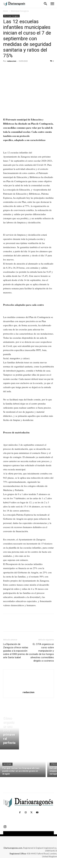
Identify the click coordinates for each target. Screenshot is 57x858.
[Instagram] (25, 812)
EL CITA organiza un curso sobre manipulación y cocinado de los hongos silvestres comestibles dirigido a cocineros (41, 652)
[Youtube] (37, 812)
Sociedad (7, 764)
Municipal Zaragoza (20, 11)
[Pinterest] (21, 68)
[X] (13, 68)
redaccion (11, 61)
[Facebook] (6, 68)
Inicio (5, 11)
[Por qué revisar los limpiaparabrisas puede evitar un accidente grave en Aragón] (23, 764)
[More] (35, 68)
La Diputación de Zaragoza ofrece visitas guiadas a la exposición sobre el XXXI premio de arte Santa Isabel (15, 651)
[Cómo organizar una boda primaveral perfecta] (9, 731)
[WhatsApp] (28, 68)
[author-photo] (28, 687)
